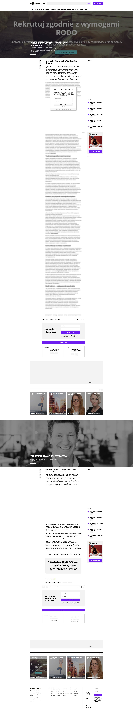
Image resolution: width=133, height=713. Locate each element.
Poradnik (71, 693)
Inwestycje (51, 413)
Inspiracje (76, 693)
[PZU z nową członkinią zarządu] (94, 403)
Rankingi (75, 695)
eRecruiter (55, 315)
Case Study (65, 689)
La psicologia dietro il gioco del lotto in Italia (96, 127)
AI (49, 688)
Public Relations (66, 693)
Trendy (75, 688)
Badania (75, 689)
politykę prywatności (67, 109)
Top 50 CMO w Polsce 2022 (62, 711)
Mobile (52, 693)
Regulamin (64, 336)
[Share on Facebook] (40, 61)
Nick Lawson (64, 582)
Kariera (31, 54)
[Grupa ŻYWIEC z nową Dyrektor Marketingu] (76, 403)
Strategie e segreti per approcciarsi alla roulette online (96, 115)
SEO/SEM (52, 691)
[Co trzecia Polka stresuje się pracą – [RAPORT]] (38, 403)
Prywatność (73, 335)
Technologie (53, 695)
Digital (52, 688)
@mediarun (94, 134)
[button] (30, 9)
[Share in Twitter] (40, 63)
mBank (75, 315)
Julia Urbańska (60, 315)
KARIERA (54, 579)
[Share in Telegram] (40, 66)
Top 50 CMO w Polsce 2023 (71, 711)
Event (64, 691)
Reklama (77, 619)
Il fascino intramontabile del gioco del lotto (96, 103)
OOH (71, 689)
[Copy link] (40, 68)
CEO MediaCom (48, 582)
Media (71, 688)
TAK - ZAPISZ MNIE (63, 104)
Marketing (91, 116)
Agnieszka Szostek (49, 315)
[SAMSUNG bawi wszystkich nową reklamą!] (73, 618)
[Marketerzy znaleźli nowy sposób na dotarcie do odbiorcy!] (52, 351)
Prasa (71, 691)
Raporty (75, 691)
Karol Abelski (70, 315)
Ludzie (34, 54)
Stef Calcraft (69, 582)
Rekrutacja (79, 315)
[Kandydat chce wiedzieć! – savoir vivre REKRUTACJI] (38, 667)
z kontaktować (73, 336)
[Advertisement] (95, 79)
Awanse (70, 413)
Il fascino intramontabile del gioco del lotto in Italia (96, 121)
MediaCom (58, 582)
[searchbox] (66, 3)
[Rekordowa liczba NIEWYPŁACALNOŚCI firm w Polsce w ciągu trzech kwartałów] (73, 351)
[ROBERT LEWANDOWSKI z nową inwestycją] (57, 403)
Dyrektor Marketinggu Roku (46, 711)
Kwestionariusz (59, 693)
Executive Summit (32, 711)
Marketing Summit (38, 711)
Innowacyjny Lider (54, 711)
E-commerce (53, 689)
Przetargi (56, 618)
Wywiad (58, 695)
